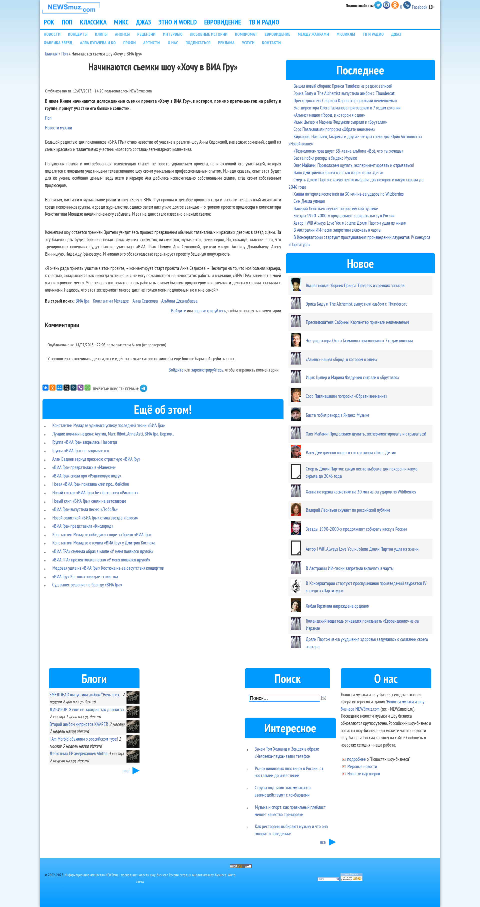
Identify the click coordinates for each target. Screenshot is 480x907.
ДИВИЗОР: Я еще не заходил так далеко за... (88, 709)
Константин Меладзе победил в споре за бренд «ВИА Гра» (102, 534)
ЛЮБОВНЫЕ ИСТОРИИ (209, 34)
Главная (51, 53)
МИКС (121, 22)
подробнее (356, 759)
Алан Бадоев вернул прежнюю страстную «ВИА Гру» (96, 459)
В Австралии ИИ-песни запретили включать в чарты (337, 230)
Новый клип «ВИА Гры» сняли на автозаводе (89, 501)
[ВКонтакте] (45, 388)
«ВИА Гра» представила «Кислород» (82, 526)
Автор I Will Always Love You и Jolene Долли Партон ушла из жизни (350, 223)
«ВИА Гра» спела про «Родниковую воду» (86, 475)
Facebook (419, 7)
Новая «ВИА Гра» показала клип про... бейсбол (90, 484)
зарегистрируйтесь (210, 310)
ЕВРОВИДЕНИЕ (222, 22)
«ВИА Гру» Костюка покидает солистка (85, 576)
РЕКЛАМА (226, 42)
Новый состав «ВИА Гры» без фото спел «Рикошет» (95, 492)
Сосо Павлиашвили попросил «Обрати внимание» (334, 129)
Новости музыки (58, 127)
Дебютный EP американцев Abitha (79, 753)
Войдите (178, 310)
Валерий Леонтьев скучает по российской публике (336, 208)
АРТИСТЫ (151, 42)
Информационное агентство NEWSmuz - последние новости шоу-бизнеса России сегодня (127, 875)
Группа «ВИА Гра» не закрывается (80, 450)
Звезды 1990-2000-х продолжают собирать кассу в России (344, 215)
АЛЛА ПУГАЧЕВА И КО (98, 42)
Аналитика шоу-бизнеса (209, 875)
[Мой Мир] (59, 388)
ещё (126, 770)
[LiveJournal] (73, 388)
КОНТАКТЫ (271, 42)
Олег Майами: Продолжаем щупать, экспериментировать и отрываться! (354, 165)
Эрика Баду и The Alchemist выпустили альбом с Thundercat (344, 93)
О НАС (173, 42)
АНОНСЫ (122, 34)
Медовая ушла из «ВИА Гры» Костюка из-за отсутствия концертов (108, 568)
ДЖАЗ (143, 22)
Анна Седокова (145, 301)
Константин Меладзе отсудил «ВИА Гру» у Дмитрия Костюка (103, 542)
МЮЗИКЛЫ (345, 34)
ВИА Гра (82, 301)
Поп (64, 53)
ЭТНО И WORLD (177, 22)
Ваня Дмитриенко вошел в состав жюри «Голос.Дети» (339, 172)
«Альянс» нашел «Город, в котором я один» (329, 115)
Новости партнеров (363, 773)
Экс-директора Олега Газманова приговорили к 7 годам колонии (347, 107)
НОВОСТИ (52, 34)
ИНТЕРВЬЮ (172, 34)
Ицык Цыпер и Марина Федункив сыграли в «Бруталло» (340, 122)
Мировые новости (362, 766)
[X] (67, 388)
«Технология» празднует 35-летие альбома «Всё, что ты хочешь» (348, 151)
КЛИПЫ (101, 34)
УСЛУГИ (248, 42)
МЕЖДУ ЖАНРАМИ (313, 34)
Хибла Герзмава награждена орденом (337, 606)
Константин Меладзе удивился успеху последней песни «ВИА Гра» (108, 425)
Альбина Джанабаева (179, 301)
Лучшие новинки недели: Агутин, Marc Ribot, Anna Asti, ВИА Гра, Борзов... (113, 434)
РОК (49, 22)
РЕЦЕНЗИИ (146, 34)
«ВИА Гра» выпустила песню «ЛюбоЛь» (85, 509)
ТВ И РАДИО (263, 22)
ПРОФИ (129, 42)
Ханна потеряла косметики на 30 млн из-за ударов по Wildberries (349, 194)
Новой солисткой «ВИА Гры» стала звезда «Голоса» (95, 517)
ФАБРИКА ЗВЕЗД (58, 42)
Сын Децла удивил (309, 201)
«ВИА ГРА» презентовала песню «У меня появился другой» (101, 559)
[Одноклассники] (53, 388)
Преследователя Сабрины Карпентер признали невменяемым (345, 100)
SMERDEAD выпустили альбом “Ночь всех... (85, 694)
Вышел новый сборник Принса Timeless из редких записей (343, 86)
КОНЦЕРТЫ (78, 34)
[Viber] (81, 388)
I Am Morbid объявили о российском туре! (84, 739)
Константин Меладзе (111, 301)
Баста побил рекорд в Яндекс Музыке (325, 158)
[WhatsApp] (87, 388)
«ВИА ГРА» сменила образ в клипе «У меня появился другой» (102, 551)
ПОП (67, 22)
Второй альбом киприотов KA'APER (79, 724)
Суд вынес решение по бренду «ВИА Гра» (87, 584)
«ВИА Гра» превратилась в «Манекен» (84, 467)
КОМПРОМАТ (246, 34)
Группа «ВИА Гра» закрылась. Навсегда (84, 442)
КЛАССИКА (93, 22)
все (323, 842)
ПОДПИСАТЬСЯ (198, 42)
